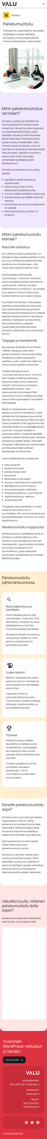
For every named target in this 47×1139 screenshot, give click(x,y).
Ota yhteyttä (12, 1059)
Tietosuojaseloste (13, 1133)
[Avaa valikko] (43, 4)
